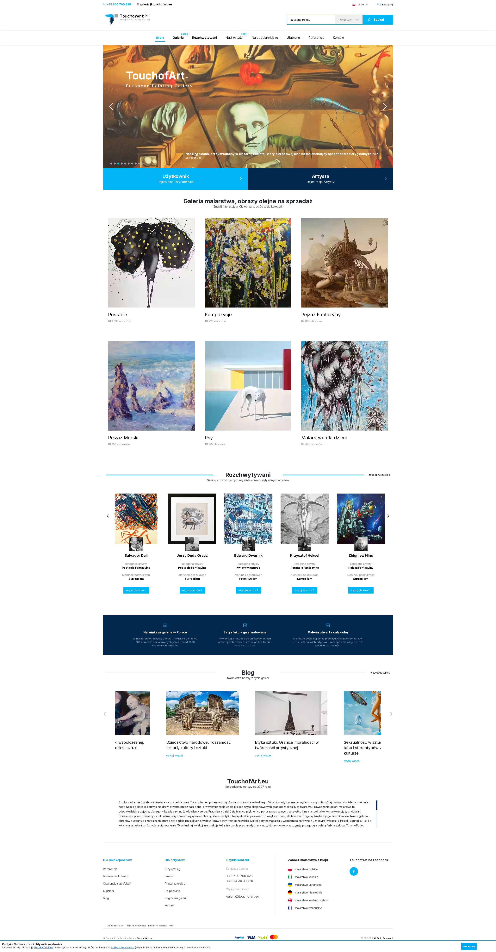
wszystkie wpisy (380, 672)
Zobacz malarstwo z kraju (308, 860)
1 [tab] (111, 164)
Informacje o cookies (157, 925)
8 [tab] (136, 164)
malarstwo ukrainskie (308, 884)
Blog (106, 898)
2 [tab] (115, 164)
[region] (248, 814)
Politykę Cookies (43, 947)
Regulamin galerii (175, 898)
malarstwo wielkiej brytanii (311, 900)
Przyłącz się (172, 869)
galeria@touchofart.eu (156, 4)
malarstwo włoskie (306, 877)
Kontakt (338, 38)
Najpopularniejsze (265, 38)
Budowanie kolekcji (115, 876)
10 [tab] (143, 164)
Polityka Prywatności (136, 925)
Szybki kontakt (237, 860)
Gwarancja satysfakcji (117, 883)
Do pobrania (173, 891)
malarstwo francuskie (308, 908)
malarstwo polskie (306, 869)
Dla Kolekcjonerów (117, 860)
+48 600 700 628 (118, 4)
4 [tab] (122, 164)
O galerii (108, 891)
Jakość (169, 876)
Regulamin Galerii (115, 925)
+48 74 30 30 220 (239, 881)
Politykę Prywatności (122, 947)
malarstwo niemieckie (308, 892)
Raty (171, 925)
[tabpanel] (248, 106)
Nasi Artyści (234, 38)
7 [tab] (132, 164)
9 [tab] (139, 164)
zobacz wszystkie (379, 474)
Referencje (316, 38)
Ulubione (293, 38)
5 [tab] (125, 164)
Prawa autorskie (175, 883)
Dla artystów (175, 860)
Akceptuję (469, 946)
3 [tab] (118, 164)
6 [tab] (129, 164)
